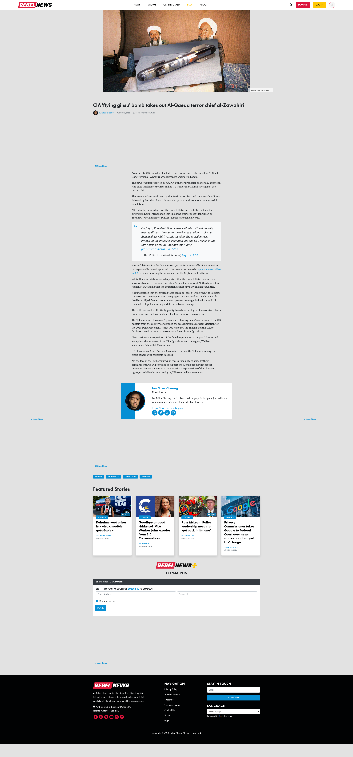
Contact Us (169, 710)
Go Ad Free (38, 419)
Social (167, 715)
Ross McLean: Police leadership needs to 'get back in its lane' (196, 526)
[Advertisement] (42, 375)
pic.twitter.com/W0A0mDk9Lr (159, 249)
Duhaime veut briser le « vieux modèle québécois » (111, 526)
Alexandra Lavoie (103, 535)
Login (166, 720)
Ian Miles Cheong (106, 113)
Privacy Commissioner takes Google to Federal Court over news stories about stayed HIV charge (239, 532)
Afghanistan (113, 476)
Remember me (107, 601)
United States (130, 476)
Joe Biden (146, 476)
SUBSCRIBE (133, 588)
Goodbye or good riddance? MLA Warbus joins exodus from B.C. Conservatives (154, 530)
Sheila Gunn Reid (231, 547)
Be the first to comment (145, 113)
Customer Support (172, 705)
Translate (228, 716)
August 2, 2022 (190, 255)
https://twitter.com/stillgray (167, 408)
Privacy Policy (170, 689)
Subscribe (169, 699)
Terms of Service (172, 694)
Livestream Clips (187, 535)
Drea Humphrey (145, 543)
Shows (152, 4)
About (203, 4)
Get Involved (171, 4)
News (137, 4)
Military (98, 476)
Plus (190, 4)
